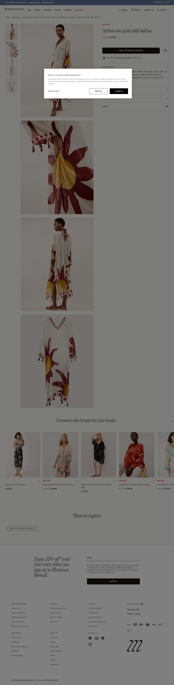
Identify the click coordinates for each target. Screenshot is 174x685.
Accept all (119, 91)
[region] (88, 83)
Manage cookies (53, 91)
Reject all (98, 91)
